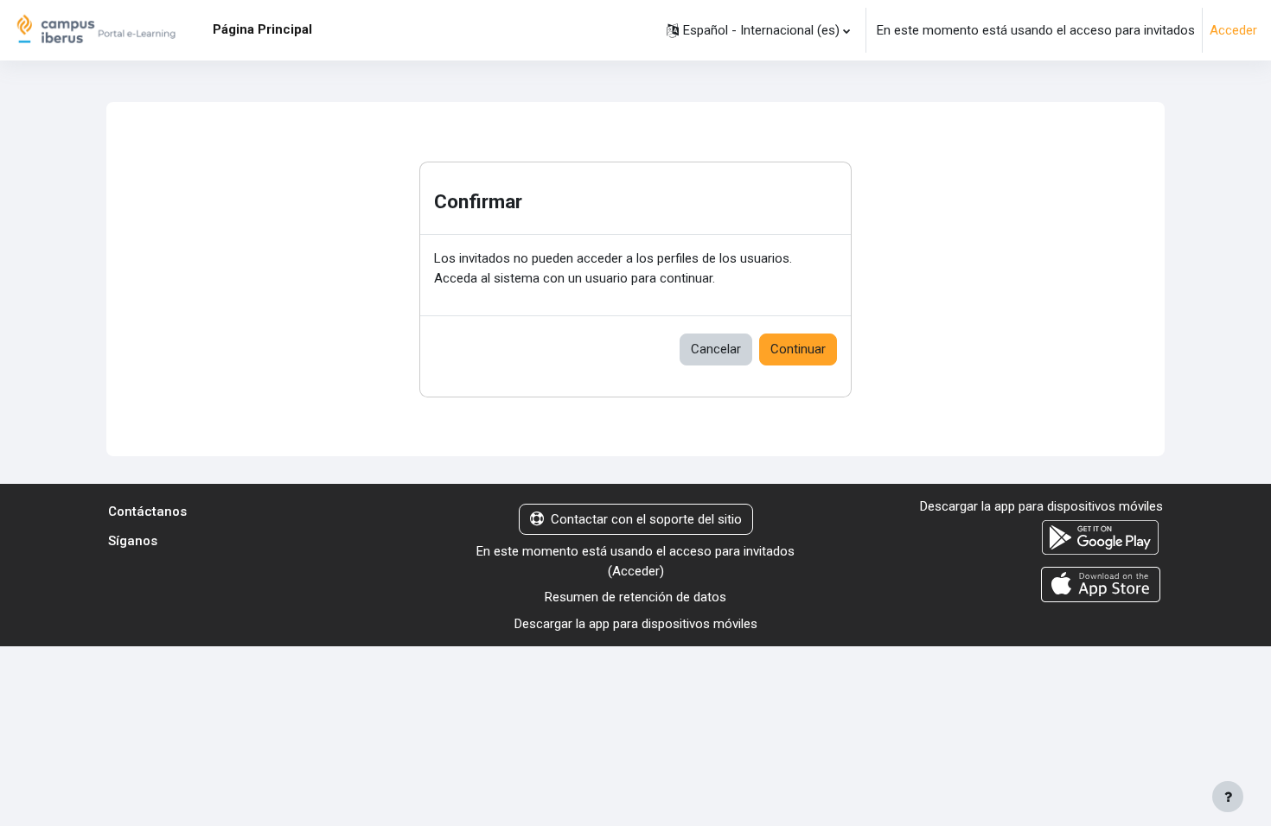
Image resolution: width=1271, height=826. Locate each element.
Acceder (1233, 30)
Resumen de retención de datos (635, 597)
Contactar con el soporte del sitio (646, 519)
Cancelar (716, 349)
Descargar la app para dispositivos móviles (635, 624)
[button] (758, 30)
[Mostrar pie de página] (1227, 796)
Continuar (798, 349)
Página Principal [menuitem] (262, 29)
